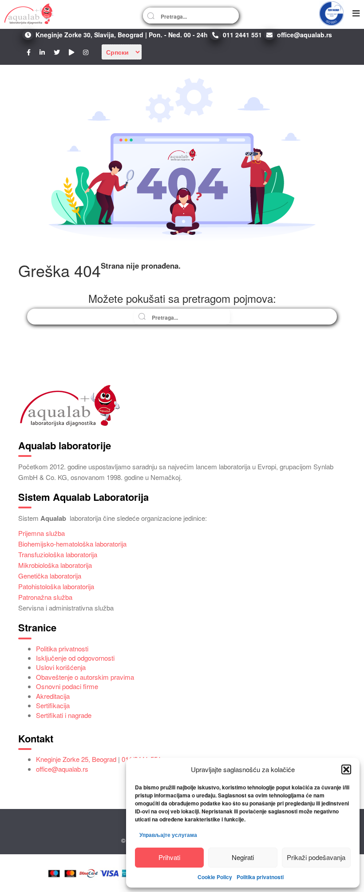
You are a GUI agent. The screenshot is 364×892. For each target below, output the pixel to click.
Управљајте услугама (168, 835)
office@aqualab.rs (62, 768)
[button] (346, 769)
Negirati (243, 857)
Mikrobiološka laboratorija (55, 565)
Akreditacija (53, 696)
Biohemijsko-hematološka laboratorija (72, 543)
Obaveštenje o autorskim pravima (85, 677)
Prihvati (169, 857)
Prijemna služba (41, 533)
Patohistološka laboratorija (56, 586)
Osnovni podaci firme (67, 686)
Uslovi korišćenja (61, 667)
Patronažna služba (45, 597)
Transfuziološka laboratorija (57, 554)
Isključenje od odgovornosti (75, 657)
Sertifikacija (53, 705)
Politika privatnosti (260, 877)
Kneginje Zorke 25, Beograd (76, 759)
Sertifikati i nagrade (63, 715)
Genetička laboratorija (49, 575)
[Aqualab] (28, 13)
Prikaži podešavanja (316, 857)
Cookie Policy (215, 877)
